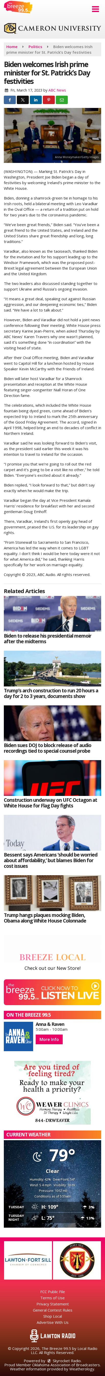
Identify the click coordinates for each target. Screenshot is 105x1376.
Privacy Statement (52, 1303)
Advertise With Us (53, 1322)
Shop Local (52, 1316)
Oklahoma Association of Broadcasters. (66, 1364)
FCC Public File (52, 1291)
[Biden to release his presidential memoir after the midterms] (52, 614)
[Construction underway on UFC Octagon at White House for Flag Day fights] (52, 778)
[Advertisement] (52, 29)
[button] (95, 9)
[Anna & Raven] (18, 1036)
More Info (49, 1039)
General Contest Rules (52, 1310)
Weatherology (81, 1368)
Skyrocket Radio (66, 1360)
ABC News (57, 90)
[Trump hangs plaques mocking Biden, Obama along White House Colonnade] (52, 893)
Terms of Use (52, 1297)
